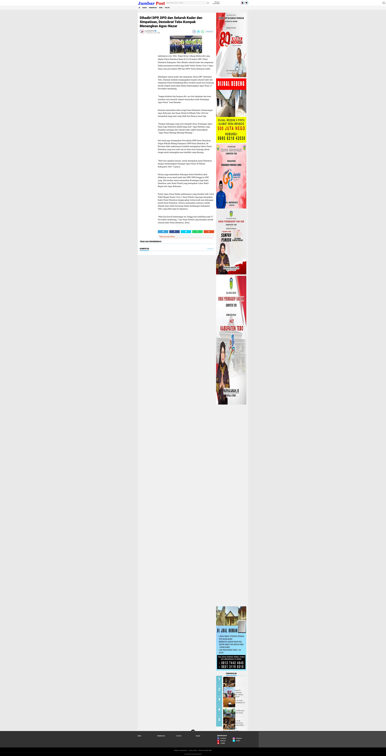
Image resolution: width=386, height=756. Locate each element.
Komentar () (209, 31)
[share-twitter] (198, 31)
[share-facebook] (194, 31)
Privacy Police (192, 750)
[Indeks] (242, 2)
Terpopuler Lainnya (231, 728)
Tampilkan (210, 248)
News (161, 7)
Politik (167, 7)
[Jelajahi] (383, 3)
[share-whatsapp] (202, 31)
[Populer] (246, 2)
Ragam (144, 7)
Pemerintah (153, 7)
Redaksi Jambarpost (180, 750)
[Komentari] (209, 231)
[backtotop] (193, 732)
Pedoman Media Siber (205, 750)
